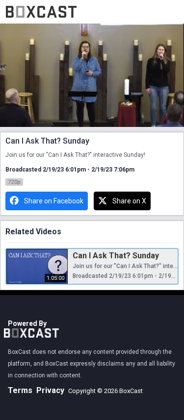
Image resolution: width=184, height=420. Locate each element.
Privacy (50, 390)
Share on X (129, 201)
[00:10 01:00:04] (92, 75)
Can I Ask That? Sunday (116, 255)
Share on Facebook (53, 201)
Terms (20, 390)
